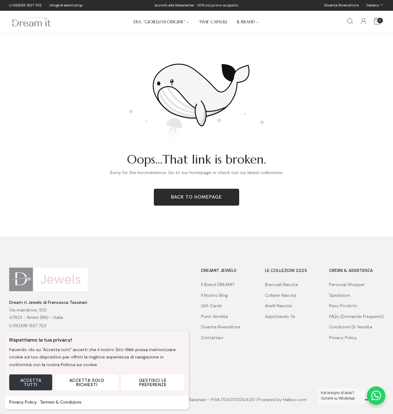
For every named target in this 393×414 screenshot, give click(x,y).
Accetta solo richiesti (86, 382)
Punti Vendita (214, 316)
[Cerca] (350, 21)
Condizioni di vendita (350, 327)
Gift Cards (211, 305)
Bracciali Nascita (281, 284)
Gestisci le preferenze (153, 382)
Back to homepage (196, 197)
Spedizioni (339, 295)
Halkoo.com (295, 399)
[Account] (363, 22)
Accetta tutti (30, 382)
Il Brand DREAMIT (218, 284)
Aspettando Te (280, 316)
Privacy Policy (23, 402)
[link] (161, 21)
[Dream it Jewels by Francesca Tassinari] (30, 22)
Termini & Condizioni (60, 402)
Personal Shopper (347, 284)
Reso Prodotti (343, 305)
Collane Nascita (280, 295)
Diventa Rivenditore (220, 327)
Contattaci (212, 337)
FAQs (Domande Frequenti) (356, 316)
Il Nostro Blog (214, 295)
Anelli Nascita (278, 305)
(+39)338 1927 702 (27, 325)
